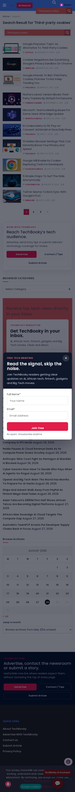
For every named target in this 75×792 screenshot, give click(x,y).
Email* (11, 409)
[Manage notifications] (8, 784)
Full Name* (14, 394)
